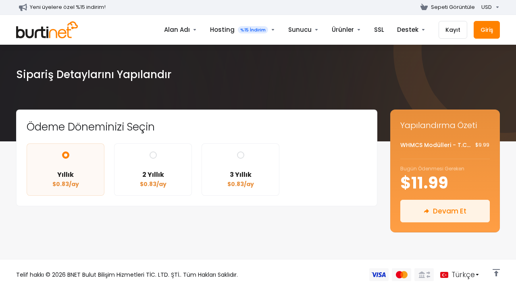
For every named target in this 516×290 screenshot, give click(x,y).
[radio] (65, 155)
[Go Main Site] (414, 7)
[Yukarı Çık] (496, 273)
